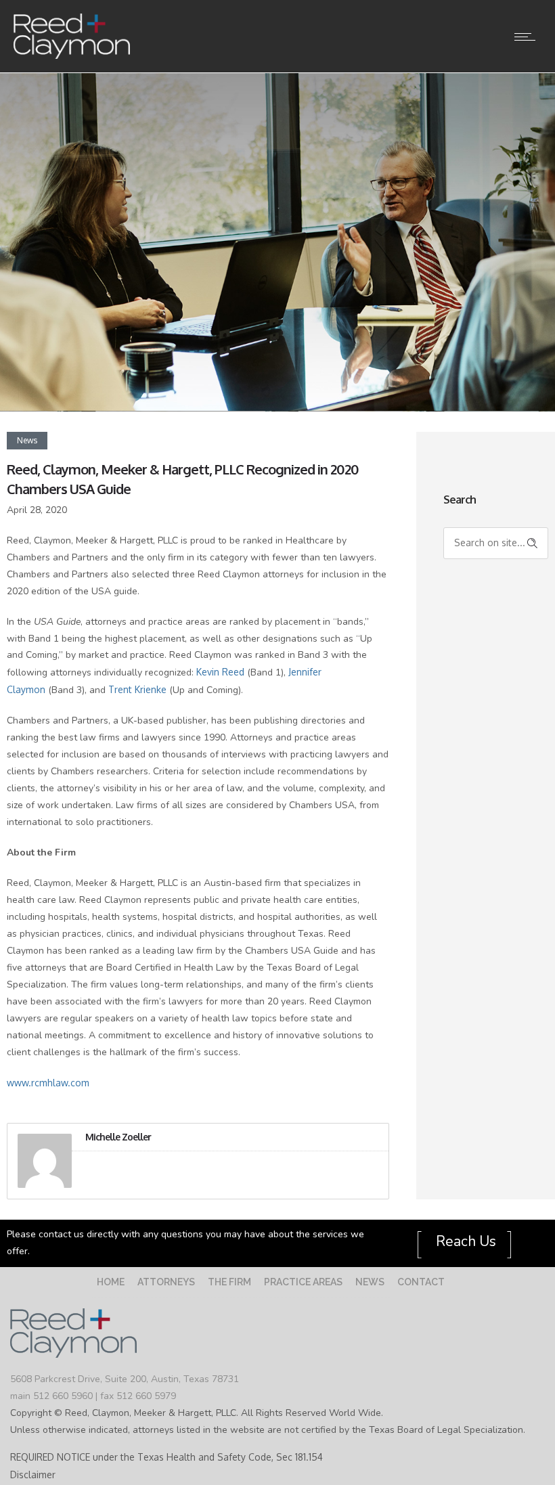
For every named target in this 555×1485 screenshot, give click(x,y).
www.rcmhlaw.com (48, 1082)
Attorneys (166, 1282)
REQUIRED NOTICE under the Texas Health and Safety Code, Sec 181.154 (166, 1457)
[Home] (72, 55)
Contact (421, 1282)
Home (111, 1282)
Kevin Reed (220, 672)
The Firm (229, 1282)
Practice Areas (303, 1282)
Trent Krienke (137, 689)
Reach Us (464, 1241)
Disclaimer (33, 1474)
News (369, 1282)
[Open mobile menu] (527, 36)
